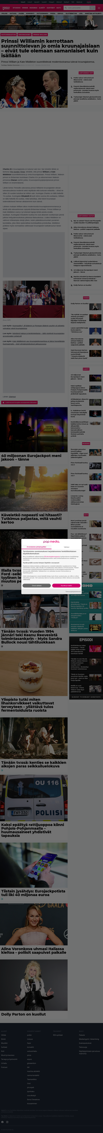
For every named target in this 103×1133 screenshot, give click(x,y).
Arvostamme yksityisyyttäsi (36, 547)
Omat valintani (36, 585)
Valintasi (66, 547)
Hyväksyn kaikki (66, 585)
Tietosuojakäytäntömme (73, 591)
